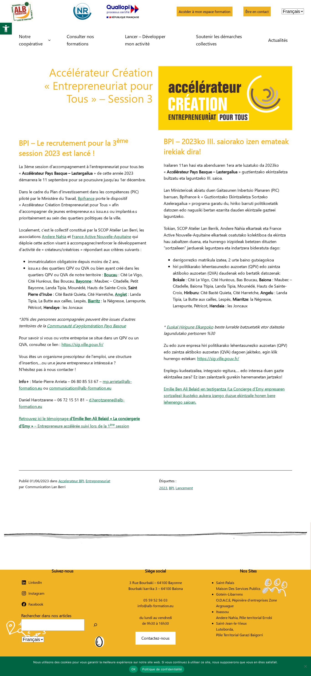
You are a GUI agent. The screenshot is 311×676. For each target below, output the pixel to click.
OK (133, 669)
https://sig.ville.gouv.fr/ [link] (82, 344)
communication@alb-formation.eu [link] (80, 388)
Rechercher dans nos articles (46, 615)
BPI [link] (171, 487)
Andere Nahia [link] (54, 236)
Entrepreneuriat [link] (98, 480)
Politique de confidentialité (162, 669)
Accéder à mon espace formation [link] (204, 11)
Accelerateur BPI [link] (71, 480)
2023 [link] (163, 487)
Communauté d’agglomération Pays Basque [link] (86, 325)
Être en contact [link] (257, 11)
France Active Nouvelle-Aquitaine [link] (101, 236)
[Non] (305, 666)
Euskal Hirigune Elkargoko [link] (190, 327)
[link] (6, 29)
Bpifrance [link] (86, 198)
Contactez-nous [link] (155, 638)
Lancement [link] (184, 487)
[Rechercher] (95, 625)
